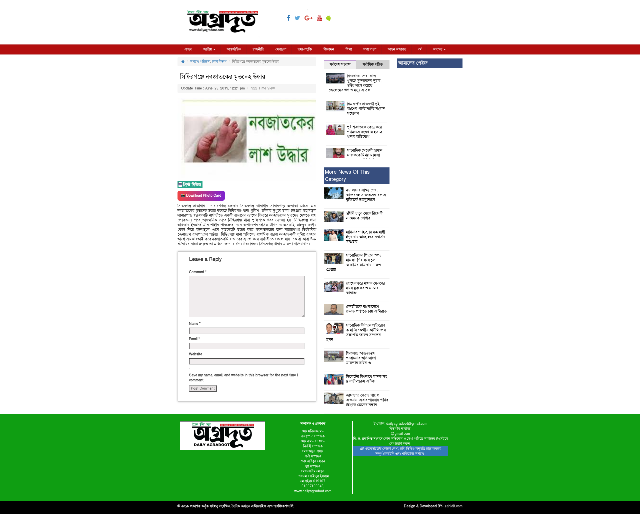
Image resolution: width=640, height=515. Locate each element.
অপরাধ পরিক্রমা (200, 61)
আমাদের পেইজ (413, 63)
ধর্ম (420, 49)
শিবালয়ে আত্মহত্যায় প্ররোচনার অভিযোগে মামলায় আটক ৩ (361, 358)
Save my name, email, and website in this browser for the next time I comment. (243, 377)
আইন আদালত (397, 49)
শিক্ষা (349, 49)
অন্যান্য (438, 49)
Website (195, 354)
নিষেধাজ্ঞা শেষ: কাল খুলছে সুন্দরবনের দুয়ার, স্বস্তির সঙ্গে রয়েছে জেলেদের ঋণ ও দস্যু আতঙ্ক (355, 83)
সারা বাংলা (370, 49)
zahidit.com (453, 506)
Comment (197, 272)
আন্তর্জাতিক (234, 49)
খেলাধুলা (281, 49)
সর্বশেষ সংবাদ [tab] (340, 64)
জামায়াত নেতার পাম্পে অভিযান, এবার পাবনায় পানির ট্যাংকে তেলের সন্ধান (367, 400)
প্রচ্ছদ (188, 49)
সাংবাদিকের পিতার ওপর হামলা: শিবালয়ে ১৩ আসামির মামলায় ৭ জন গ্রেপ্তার (354, 262)
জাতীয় (208, 49)
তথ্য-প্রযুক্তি (305, 49)
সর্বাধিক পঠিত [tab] (373, 64)
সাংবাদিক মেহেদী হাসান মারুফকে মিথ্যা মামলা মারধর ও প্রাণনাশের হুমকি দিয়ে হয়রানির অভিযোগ (357, 157)
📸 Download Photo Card (201, 195)
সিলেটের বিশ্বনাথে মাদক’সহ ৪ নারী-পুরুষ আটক (366, 379)
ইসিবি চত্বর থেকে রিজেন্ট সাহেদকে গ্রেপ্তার (364, 216)
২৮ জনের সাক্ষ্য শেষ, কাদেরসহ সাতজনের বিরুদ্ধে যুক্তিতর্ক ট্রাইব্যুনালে (366, 195)
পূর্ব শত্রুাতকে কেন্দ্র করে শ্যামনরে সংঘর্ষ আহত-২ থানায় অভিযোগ (364, 132)
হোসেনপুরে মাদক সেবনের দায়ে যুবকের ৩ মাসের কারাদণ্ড (365, 288)
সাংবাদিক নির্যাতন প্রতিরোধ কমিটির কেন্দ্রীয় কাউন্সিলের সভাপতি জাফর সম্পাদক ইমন (356, 332)
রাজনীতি (258, 49)
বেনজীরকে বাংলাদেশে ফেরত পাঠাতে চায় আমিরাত (366, 309)
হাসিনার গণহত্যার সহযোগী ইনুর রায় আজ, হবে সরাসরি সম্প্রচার (365, 237)
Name (194, 324)
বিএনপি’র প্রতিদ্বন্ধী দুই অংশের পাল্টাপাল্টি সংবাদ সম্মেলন (366, 108)
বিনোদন (329, 49)
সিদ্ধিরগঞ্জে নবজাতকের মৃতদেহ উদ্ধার (222, 76)
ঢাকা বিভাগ (219, 61)
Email (194, 339)
